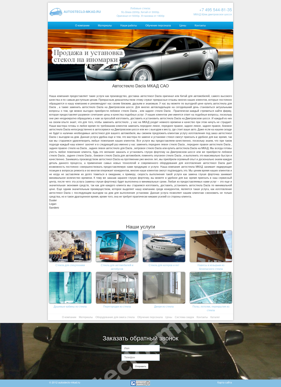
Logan (52, 204)
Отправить (140, 366)
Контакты (200, 25)
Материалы (105, 25)
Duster (53, 200)
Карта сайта (224, 382)
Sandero (54, 207)
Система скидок (184, 317)
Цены (182, 25)
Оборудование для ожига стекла (115, 317)
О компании (82, 25)
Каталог (215, 317)
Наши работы (128, 25)
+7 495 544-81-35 (215, 9)
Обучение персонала (158, 25)
